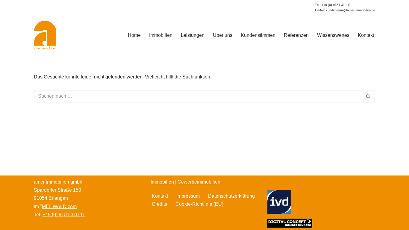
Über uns (222, 35)
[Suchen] (368, 96)
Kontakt (366, 35)
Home (134, 35)
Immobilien (160, 35)
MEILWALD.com (59, 206)
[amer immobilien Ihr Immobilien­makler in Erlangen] (45, 35)
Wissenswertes (333, 35)
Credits (159, 204)
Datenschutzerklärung (231, 196)
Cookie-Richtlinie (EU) (199, 204)
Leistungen (193, 35)
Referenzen (296, 35)
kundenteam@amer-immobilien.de (350, 10)
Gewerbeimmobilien (199, 181)
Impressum (188, 196)
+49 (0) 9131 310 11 (333, 5)
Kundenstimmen (258, 35)
